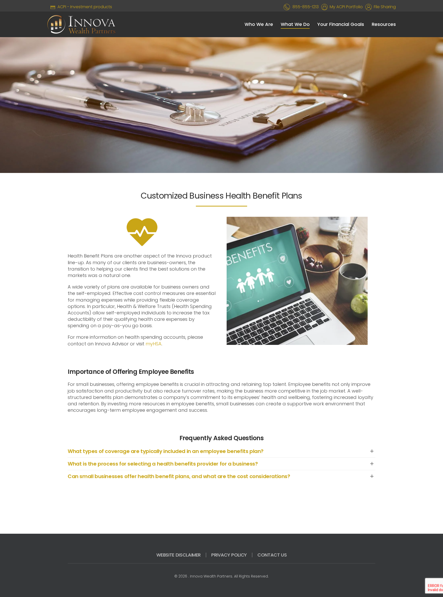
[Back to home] (81, 24)
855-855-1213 (306, 7)
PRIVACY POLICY (229, 555)
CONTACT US (272, 555)
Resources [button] (384, 24)
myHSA (154, 344)
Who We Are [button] (259, 24)
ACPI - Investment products (83, 7)
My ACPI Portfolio (345, 7)
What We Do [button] (295, 24)
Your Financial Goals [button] (340, 24)
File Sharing (384, 7)
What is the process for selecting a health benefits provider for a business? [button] (163, 463)
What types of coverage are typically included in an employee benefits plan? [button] (166, 451)
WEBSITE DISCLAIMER (178, 555)
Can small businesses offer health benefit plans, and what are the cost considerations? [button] (179, 476)
